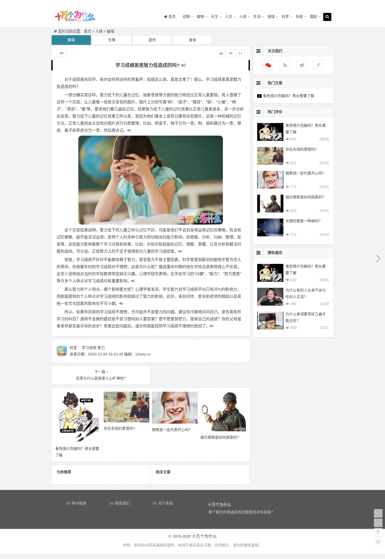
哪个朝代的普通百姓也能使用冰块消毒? (240, 512)
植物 (200, 16)
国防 (313, 16)
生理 (111, 40)
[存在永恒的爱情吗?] (127, 421)
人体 (242, 16)
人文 (228, 16)
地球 (271, 16)
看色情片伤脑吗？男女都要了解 (288, 96)
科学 (285, 16)
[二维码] (378, 541)
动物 (186, 16)
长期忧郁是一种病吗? (303, 221)
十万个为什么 (204, 536)
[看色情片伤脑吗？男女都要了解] (78, 441)
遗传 (152, 40)
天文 (214, 16)
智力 (101, 347)
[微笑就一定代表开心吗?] (175, 422)
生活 (257, 16)
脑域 (110, 31)
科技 (299, 16)
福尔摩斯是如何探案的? (304, 197)
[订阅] (285, 65)
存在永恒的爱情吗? (301, 149)
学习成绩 (89, 347)
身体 (192, 40)
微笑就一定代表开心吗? (304, 173)
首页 (87, 31)
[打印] (221, 53)
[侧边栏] (240, 53)
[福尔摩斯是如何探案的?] (223, 430)
